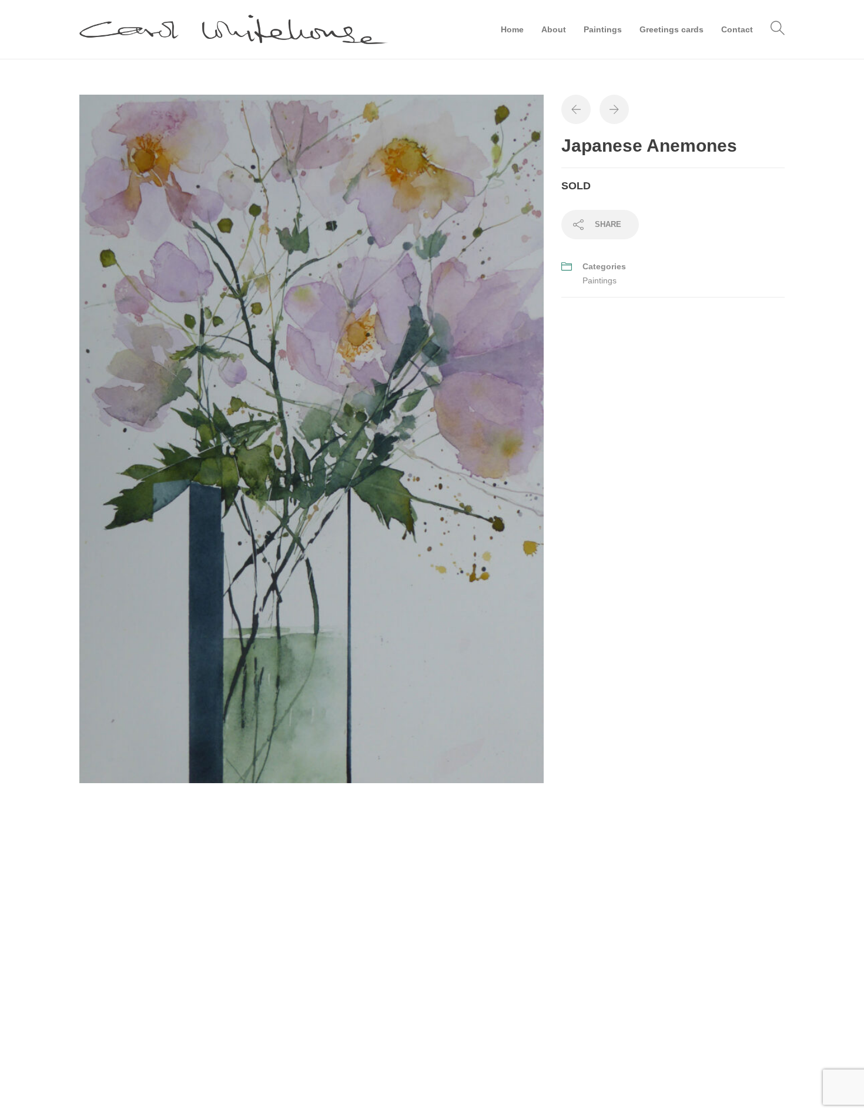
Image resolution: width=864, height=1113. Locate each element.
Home (512, 29)
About (553, 29)
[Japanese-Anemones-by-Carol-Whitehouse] (311, 438)
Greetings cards (671, 29)
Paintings (603, 29)
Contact (737, 29)
